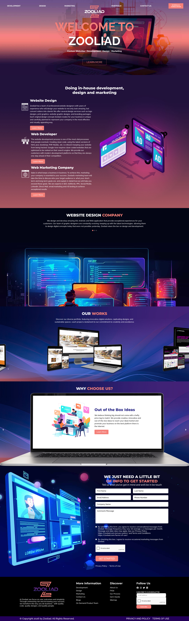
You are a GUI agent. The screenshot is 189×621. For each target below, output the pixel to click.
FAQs (112, 591)
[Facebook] (137, 588)
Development (13, 6)
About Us (114, 588)
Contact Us (145, 6)
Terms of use (160, 618)
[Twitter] (144, 588)
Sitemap (113, 600)
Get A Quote (115, 597)
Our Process (115, 594)
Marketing (69, 6)
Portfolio (116, 6)
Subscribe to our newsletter (147, 592)
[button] (92, 230)
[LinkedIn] (147, 588)
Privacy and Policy (138, 618)
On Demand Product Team (87, 603)
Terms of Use (115, 566)
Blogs (78, 600)
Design (42, 6)
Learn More (101, 432)
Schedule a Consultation (176, 5)
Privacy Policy (101, 566)
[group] (94, 223)
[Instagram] (141, 588)
